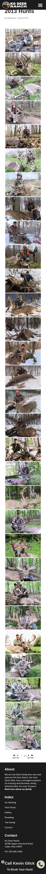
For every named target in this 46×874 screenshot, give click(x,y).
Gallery (8, 812)
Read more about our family (18, 789)
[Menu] (40, 5)
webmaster (11, 18)
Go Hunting (10, 802)
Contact (9, 827)
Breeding (9, 817)
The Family (10, 822)
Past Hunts (10, 807)
